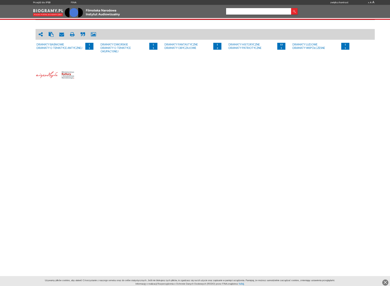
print (72, 34)
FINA (73, 2)
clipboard (51, 34)
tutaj (241, 283)
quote (83, 34)
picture (93, 34)
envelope (61, 34)
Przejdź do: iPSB (42, 2)
